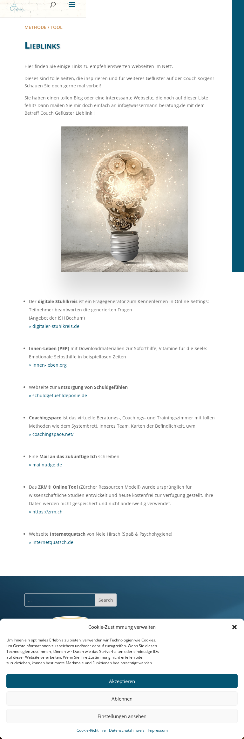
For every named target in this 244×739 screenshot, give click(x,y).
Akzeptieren (122, 681)
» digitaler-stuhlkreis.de (54, 326)
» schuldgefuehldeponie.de (58, 395)
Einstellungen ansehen (122, 716)
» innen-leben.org (48, 365)
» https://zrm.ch (46, 512)
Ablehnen (122, 698)
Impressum (158, 730)
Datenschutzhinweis (127, 730)
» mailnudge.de (45, 465)
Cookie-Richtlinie (91, 730)
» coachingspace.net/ (51, 434)
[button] (234, 627)
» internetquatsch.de (51, 542)
